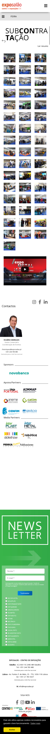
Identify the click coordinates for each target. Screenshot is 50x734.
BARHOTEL (11, 639)
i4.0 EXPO (11, 645)
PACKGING (11, 627)
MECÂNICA (11, 621)
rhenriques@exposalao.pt (11, 349)
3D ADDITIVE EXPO (14, 633)
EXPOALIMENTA (13, 636)
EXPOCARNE (12, 642)
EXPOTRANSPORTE (14, 604)
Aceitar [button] (12, 730)
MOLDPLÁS (12, 601)
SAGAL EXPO (12, 630)
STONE (10, 618)
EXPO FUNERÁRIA (14, 624)
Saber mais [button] (35, 723)
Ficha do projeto (25, 711)
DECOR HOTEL (13, 598)
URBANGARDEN (13, 610)
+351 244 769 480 (12, 352)
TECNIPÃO (11, 613)
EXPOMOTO (12, 616)
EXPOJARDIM (12, 607)
